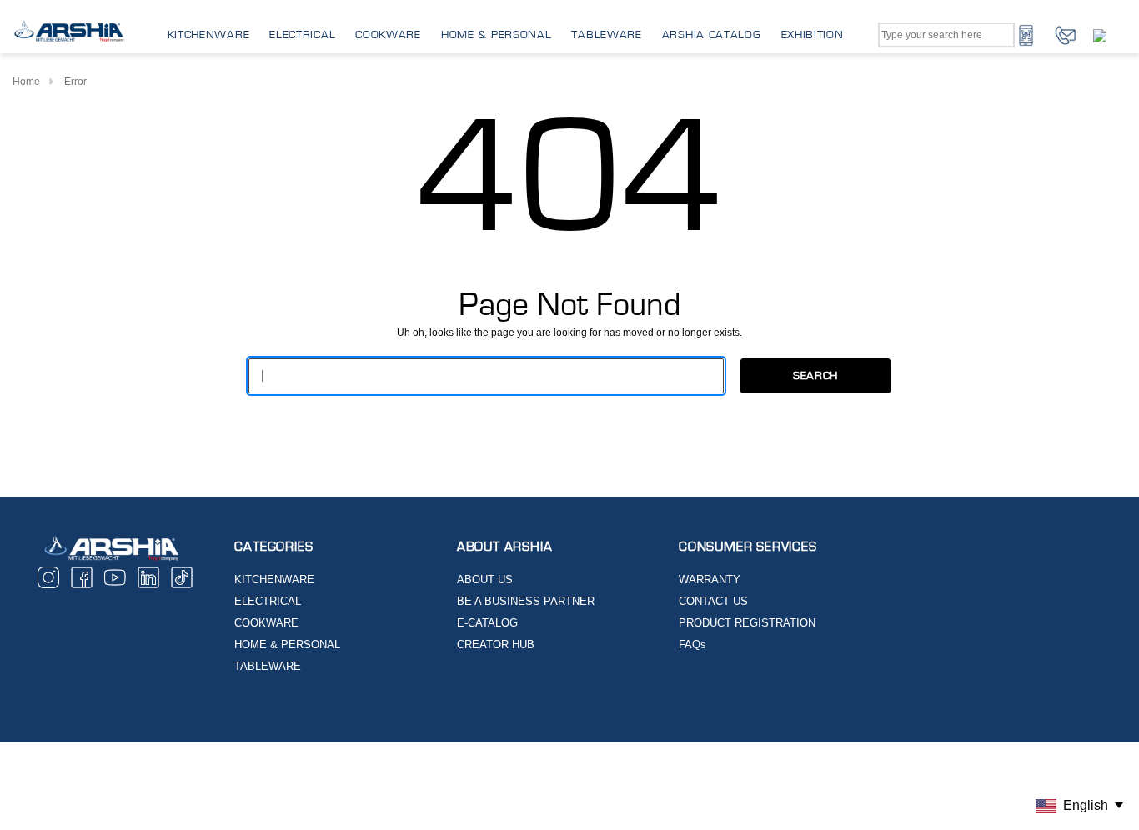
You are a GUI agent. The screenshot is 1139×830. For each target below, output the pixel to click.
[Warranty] (1109, 35)
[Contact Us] (1065, 34)
